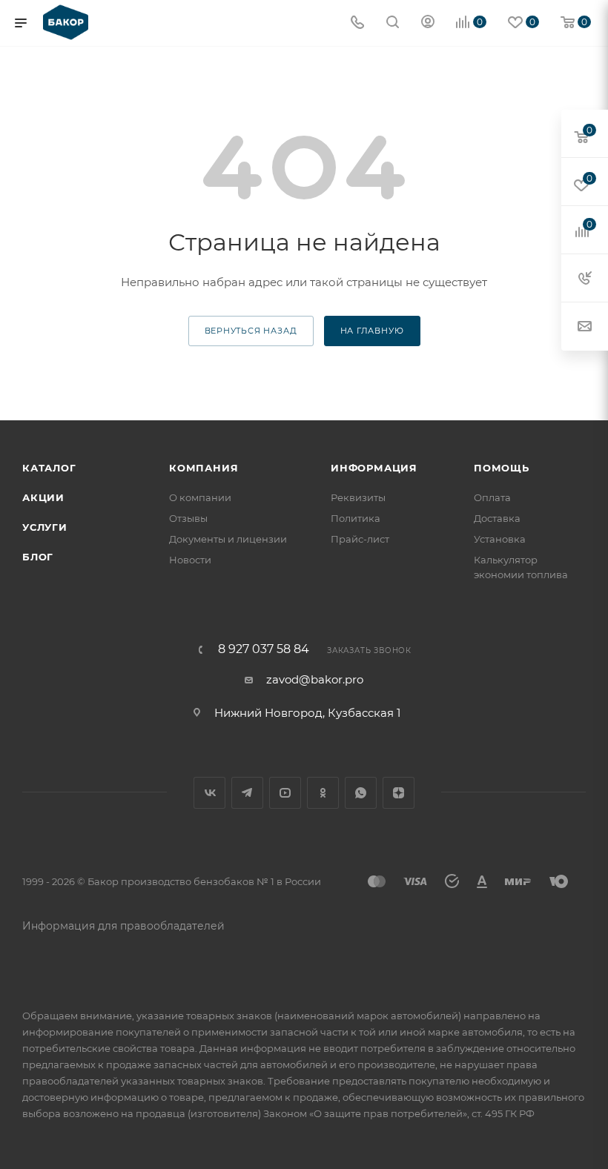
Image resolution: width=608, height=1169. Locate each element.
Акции (43, 497)
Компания (203, 468)
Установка (500, 539)
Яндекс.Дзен (398, 793)
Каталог (49, 468)
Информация (374, 468)
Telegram (247, 793)
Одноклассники (323, 793)
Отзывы (188, 518)
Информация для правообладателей (123, 926)
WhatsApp (361, 793)
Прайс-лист (360, 539)
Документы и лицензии (228, 539)
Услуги (44, 527)
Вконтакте (209, 793)
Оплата (492, 497)
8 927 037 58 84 (263, 649)
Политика (355, 518)
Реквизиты (358, 497)
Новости (190, 560)
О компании (200, 497)
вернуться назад (251, 330)
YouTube (285, 793)
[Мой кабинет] (427, 23)
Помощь (501, 468)
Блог (37, 557)
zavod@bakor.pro (314, 679)
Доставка (497, 518)
